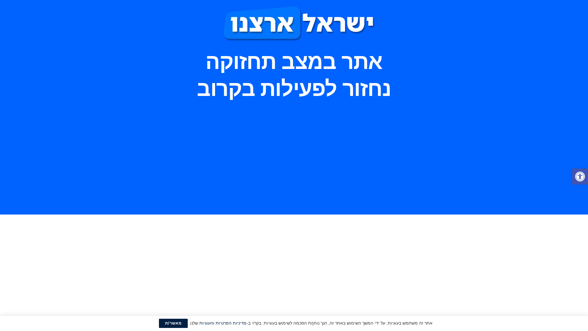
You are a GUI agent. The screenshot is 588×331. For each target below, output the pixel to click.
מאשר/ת (173, 323)
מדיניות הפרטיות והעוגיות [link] (223, 323)
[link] (580, 177)
